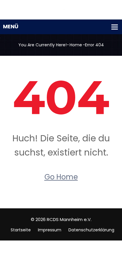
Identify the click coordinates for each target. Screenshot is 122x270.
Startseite (21, 230)
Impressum (49, 230)
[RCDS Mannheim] (61, 9)
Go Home (61, 177)
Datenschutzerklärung (91, 230)
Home (76, 45)
